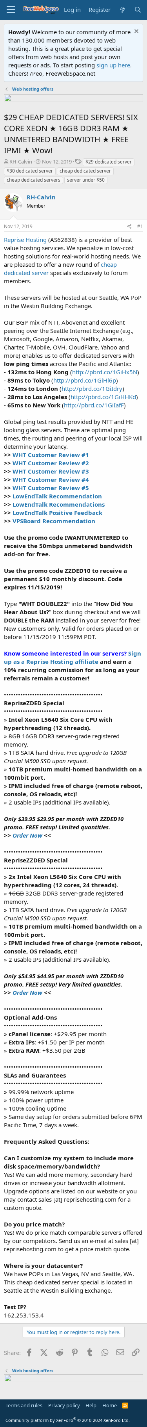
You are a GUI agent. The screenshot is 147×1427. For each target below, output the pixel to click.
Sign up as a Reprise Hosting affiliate (72, 657)
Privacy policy (64, 1405)
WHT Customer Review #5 (51, 488)
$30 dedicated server (30, 170)
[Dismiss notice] (135, 32)
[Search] (137, 9)
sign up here (113, 65)
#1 (140, 226)
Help (90, 1405)
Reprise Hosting (25, 239)
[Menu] (11, 10)
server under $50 (86, 180)
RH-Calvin (20, 161)
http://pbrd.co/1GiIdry (92, 388)
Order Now (27, 835)
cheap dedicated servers (33, 180)
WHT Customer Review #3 (51, 471)
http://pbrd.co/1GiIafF (94, 405)
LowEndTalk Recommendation (57, 496)
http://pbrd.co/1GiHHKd (103, 397)
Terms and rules (23, 1405)
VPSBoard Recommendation (54, 521)
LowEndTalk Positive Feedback (57, 513)
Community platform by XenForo (67, 1420)
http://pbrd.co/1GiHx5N (104, 372)
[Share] (129, 226)
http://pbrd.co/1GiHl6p (84, 380)
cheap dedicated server (85, 170)
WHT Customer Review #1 (51, 455)
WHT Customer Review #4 (51, 479)
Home (109, 1405)
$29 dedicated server (108, 161)
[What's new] (122, 9)
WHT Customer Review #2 (51, 463)
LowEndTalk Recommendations (59, 504)
